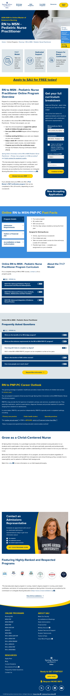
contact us (33, 272)
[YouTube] (61, 688)
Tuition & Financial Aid (11, 235)
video (10, 463)
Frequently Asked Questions (14, 670)
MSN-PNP (8, 625)
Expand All (12, 279)
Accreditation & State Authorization (12, 243)
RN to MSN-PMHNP (11, 641)
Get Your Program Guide (18, 547)
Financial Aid (42, 625)
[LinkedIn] (54, 688)
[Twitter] (41, 688)
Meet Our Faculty (43, 616)
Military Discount (43, 628)
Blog (6, 661)
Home (4, 42)
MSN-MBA (8, 633)
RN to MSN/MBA (10, 650)
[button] (21, 176)
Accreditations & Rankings (46, 619)
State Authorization (44, 622)
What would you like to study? (55, 127)
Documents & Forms (11, 667)
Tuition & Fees (42, 636)
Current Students (10, 664)
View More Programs (44, 639)
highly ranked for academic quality (15, 158)
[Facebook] (48, 688)
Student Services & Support (46, 630)
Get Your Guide (64, 45)
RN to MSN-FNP (10, 639)
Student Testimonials (44, 633)
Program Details (10, 219)
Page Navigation (65, 28)
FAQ (63, 41)
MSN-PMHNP (9, 622)
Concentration (52, 136)
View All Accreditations (34, 596)
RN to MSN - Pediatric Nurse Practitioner (38, 42)
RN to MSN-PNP (10, 647)
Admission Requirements (9, 226)
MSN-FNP (8, 619)
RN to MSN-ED (9, 644)
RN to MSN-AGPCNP (11, 636)
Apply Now (63, 5)
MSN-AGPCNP (9, 628)
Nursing (21, 42)
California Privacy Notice (48, 694)
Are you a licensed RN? (55, 154)
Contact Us (8, 672)
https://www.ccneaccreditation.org (25, 171)
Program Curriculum (65, 37)
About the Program (64, 33)
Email (49, 162)
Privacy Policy (36, 694)
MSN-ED (7, 630)
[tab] (13, 219)
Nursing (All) (9, 616)
